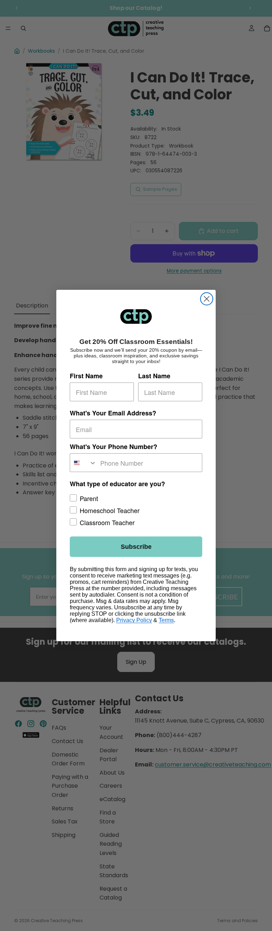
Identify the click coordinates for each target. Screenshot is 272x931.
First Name (86, 375)
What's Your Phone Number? (113, 446)
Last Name (154, 375)
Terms (166, 620)
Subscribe (136, 546)
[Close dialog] (206, 299)
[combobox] (83, 463)
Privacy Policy (134, 620)
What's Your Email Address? (113, 413)
